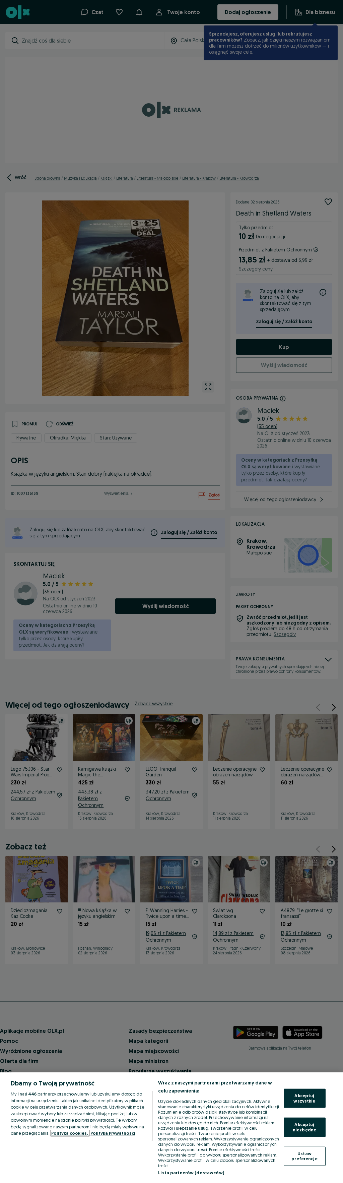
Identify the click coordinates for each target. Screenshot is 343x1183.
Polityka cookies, (70, 1133)
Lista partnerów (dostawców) (191, 1172)
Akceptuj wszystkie (304, 1098)
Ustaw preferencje (304, 1155)
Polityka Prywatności (112, 1133)
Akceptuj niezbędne (304, 1127)
